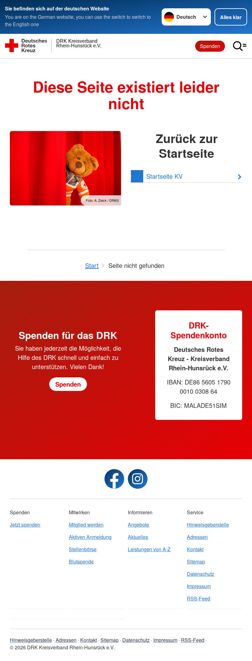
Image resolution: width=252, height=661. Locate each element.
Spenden (210, 46)
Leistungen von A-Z (149, 549)
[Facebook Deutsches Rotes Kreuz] (114, 479)
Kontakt (195, 549)
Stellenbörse (82, 549)
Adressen (197, 536)
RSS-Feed (198, 598)
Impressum (199, 586)
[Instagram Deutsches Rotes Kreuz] (138, 479)
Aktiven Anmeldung (90, 536)
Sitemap (196, 561)
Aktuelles (138, 536)
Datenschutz (200, 573)
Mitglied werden (86, 524)
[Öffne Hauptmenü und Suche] (239, 46)
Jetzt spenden (25, 524)
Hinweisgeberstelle (208, 524)
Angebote (138, 524)
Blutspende (81, 561)
